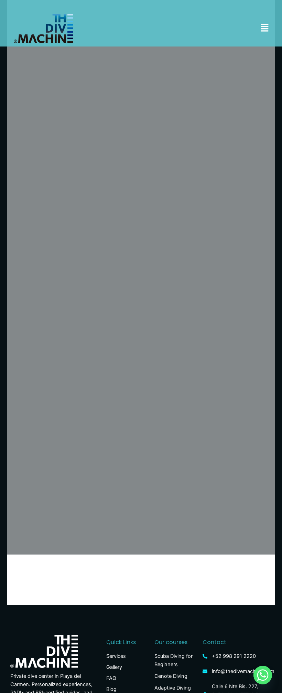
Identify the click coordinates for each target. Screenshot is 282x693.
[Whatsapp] (262, 675)
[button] (265, 28)
